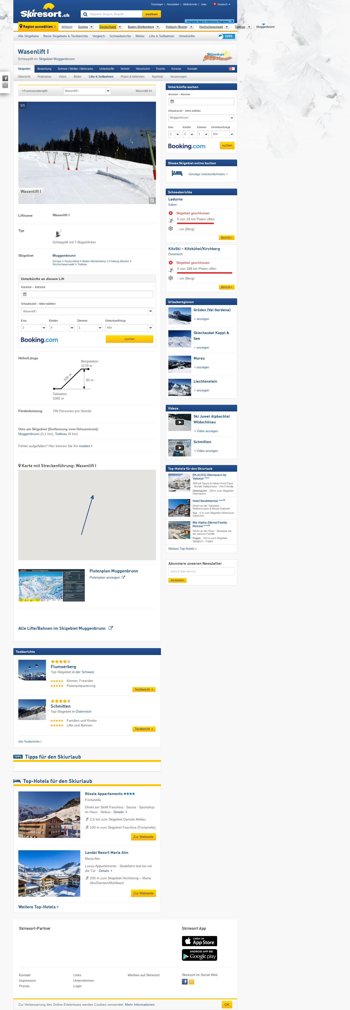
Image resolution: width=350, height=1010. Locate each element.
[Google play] (199, 960)
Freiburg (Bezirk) (119, 261)
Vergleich (98, 36)
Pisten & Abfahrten (133, 76)
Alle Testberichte (29, 741)
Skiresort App (194, 929)
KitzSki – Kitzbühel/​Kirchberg (194, 249)
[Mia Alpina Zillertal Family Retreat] (179, 530)
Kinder (53, 320)
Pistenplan (44, 76)
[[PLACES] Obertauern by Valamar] (179, 482)
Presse (24, 986)
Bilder (77, 76)
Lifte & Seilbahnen (161, 36)
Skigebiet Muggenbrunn (57, 59)
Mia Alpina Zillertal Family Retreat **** (210, 524)
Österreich (175, 254)
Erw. (24, 320)
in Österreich (81, 711)
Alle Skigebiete (28, 36)
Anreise (176, 68)
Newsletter (173, 4)
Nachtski (157, 76)
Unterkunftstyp (115, 320)
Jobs (204, 4)
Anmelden (177, 580)
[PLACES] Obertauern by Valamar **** (209, 476)
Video (62, 76)
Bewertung (44, 68)
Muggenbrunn (29, 434)
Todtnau (82, 264)
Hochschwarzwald (63, 264)
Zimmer (82, 320)
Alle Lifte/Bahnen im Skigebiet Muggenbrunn (62, 628)
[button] (39, 340)
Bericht (225, 237)
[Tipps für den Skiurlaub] (226, 36)
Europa (57, 261)
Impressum (27, 980)
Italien (172, 204)
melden (84, 446)
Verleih (125, 68)
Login (77, 986)
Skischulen (143, 68)
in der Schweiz (83, 672)
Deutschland (72, 261)
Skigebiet (24, 68)
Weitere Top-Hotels (37, 907)
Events (160, 68)
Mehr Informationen (140, 1004)
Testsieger (157, 4)
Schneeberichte (120, 36)
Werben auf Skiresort (144, 975)
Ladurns (175, 199)
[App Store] (199, 947)
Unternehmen (83, 980)
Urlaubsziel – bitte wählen (38, 303)
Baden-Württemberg (94, 261)
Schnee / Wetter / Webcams (75, 68)
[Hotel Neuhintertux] (179, 508)
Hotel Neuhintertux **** (209, 501)
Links (77, 975)
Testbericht (143, 689)
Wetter (140, 36)
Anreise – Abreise (33, 287)
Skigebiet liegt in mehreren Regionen (208, 21)
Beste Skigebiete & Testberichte (65, 36)
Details (119, 812)
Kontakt (192, 68)
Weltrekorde (190, 4)
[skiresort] (44, 11)
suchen (130, 339)
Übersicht (24, 76)
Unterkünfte (187, 36)
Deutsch (222, 4)
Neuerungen (178, 76)
